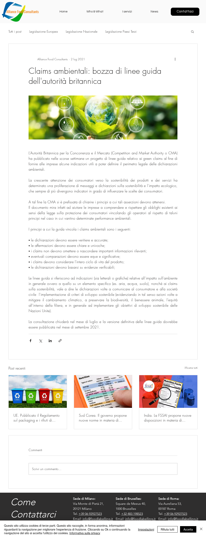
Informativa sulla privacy (84, 533)
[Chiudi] (201, 529)
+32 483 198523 (132, 514)
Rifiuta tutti (167, 529)
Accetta (188, 529)
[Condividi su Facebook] (30, 341)
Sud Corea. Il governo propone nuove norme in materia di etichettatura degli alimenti (103, 418)
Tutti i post (14, 31)
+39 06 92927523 (90, 514)
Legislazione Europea (43, 31)
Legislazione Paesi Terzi (121, 31)
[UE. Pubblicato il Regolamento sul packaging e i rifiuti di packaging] (38, 391)
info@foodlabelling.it (97, 519)
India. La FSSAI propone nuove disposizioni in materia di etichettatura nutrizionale (167, 418)
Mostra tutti (191, 368)
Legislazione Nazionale (81, 31)
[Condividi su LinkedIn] (50, 341)
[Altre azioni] (175, 59)
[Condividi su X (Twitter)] (40, 341)
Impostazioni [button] (146, 529)
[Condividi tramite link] (60, 341)
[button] (192, 31)
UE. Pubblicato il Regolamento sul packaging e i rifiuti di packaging (36, 418)
